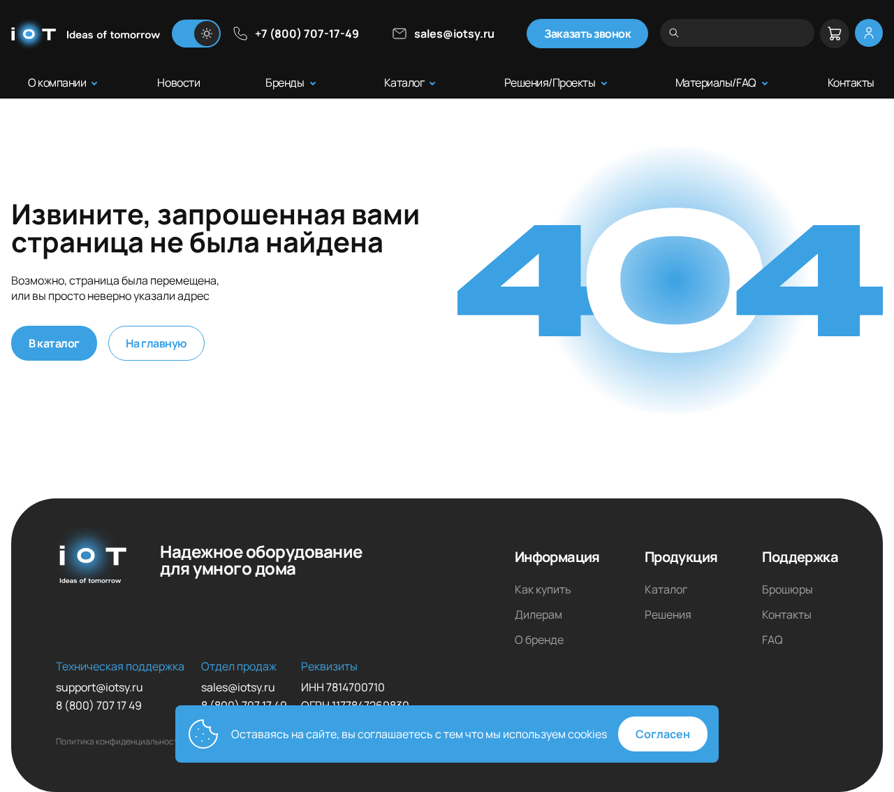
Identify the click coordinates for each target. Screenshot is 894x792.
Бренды (284, 82)
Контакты (851, 82)
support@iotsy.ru (99, 687)
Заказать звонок (587, 33)
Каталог (404, 82)
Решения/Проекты (550, 82)
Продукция (681, 556)
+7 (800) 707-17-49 (307, 33)
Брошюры (787, 589)
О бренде (539, 639)
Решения (668, 614)
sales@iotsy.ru (454, 33)
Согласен (663, 734)
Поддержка (800, 556)
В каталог (54, 343)
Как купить (543, 589)
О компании (57, 82)
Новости (178, 82)
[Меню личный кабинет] (869, 33)
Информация (557, 556)
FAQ (772, 639)
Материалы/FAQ (715, 82)
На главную (156, 343)
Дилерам (538, 614)
